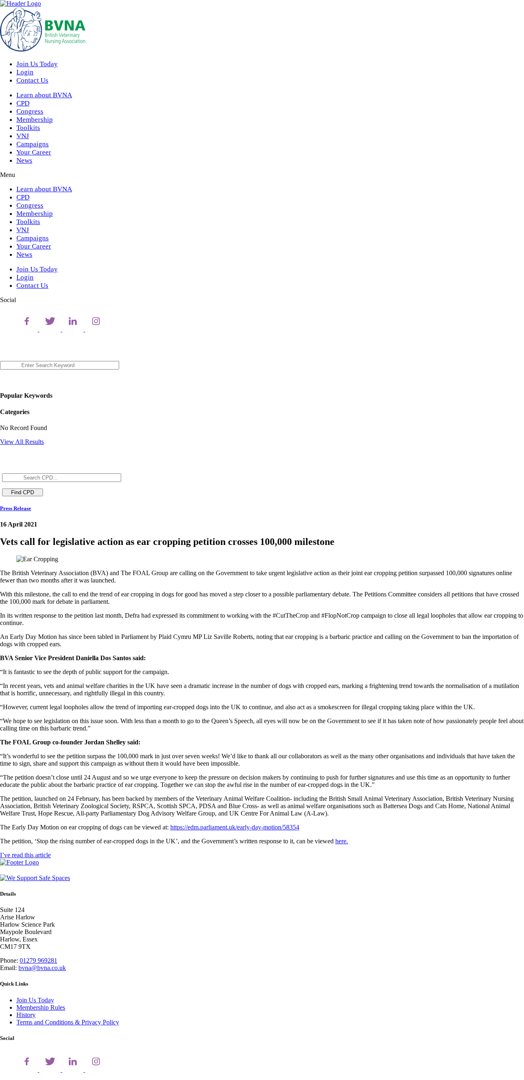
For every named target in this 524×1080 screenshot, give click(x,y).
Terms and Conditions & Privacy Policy (67, 1022)
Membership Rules (40, 1007)
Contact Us (32, 80)
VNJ (22, 136)
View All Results (22, 441)
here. (341, 841)
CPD (22, 103)
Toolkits (28, 128)
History (26, 1014)
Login (25, 72)
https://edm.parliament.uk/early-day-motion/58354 (234, 827)
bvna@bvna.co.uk (42, 967)
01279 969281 (38, 960)
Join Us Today (37, 64)
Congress (29, 111)
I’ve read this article (25, 854)
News (24, 160)
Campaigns (32, 144)
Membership (34, 119)
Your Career (33, 152)
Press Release (15, 508)
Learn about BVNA (44, 95)
